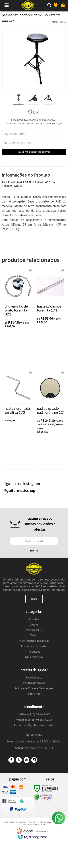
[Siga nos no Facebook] (11, 760)
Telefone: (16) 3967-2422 (34, 714)
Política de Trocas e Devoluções (34, 688)
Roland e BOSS (34, 629)
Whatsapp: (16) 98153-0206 (34, 719)
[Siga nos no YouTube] (26, 760)
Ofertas (34, 619)
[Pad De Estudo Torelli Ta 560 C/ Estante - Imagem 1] (18, 98)
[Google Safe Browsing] (43, 796)
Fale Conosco (34, 677)
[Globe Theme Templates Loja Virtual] (32, 831)
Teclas (34, 635)
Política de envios (34, 682)
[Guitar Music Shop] (34, 567)
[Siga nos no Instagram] (34, 760)
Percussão (34, 651)
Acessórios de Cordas (34, 646)
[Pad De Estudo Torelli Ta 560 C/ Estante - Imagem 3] (48, 98)
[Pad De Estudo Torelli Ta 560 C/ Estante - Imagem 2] (33, 98)
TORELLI (62, 22)
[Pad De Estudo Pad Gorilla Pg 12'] (50, 419)
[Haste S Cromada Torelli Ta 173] (18, 419)
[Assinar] (34, 550)
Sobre (34, 598)
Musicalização (34, 656)
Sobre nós (34, 693)
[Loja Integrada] (32, 837)
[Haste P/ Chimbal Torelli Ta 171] (50, 317)
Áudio (34, 624)
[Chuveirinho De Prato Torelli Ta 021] (18, 317)
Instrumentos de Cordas (34, 640)
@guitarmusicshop (19, 490)
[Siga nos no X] (19, 760)
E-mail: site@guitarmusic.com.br (34, 725)
